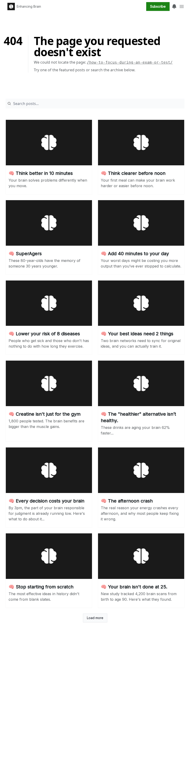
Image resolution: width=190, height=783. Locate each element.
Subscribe (158, 6)
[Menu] (174, 5)
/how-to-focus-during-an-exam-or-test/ (130, 62)
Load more (95, 618)
